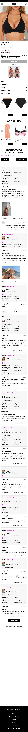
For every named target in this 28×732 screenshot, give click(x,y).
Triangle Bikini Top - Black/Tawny (12, 239)
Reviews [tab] (4, 156)
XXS (2, 57)
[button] (7, 48)
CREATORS (14, 722)
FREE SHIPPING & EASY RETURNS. (14, 1)
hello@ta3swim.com (14, 724)
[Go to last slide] (2, 102)
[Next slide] (26, 102)
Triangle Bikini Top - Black (11, 291)
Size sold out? (14, 64)
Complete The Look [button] (5, 93)
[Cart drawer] (26, 4)
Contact (14, 719)
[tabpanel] (11, 72)
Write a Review (23, 160)
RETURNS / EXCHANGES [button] (6, 90)
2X (16, 57)
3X (19, 57)
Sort (18, 163)
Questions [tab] (11, 156)
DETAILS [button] (3, 81)
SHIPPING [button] (3, 87)
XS (5, 57)
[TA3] (14, 4)
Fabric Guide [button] (4, 84)
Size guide (24, 55)
